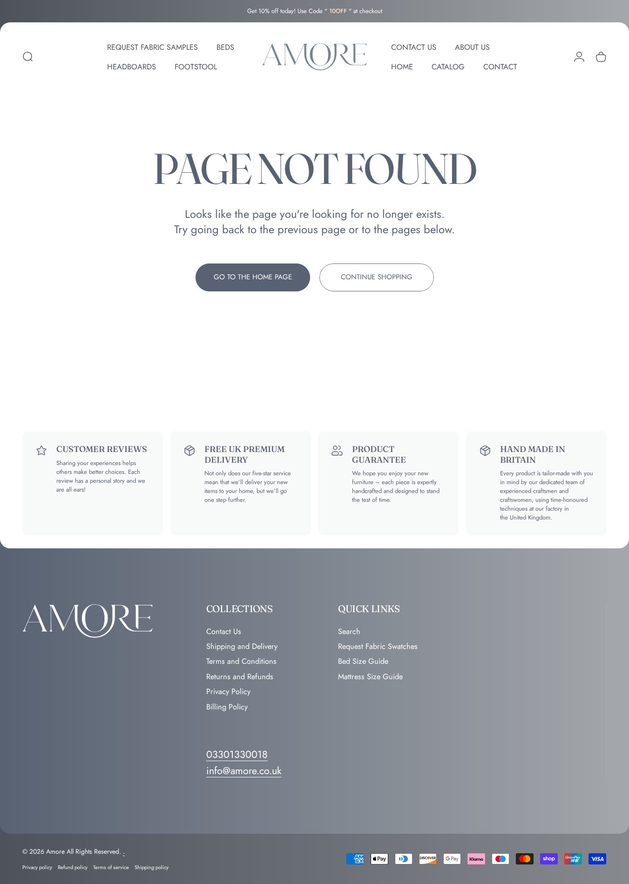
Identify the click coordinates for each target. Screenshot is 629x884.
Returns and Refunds (239, 677)
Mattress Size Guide (370, 677)
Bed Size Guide (363, 662)
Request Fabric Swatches (378, 646)
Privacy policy (37, 867)
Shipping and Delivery (241, 646)
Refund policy (73, 867)
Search (349, 631)
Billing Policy (227, 707)
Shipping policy (152, 867)
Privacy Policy (228, 691)
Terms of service (111, 867)
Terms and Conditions (241, 662)
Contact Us (223, 631)
